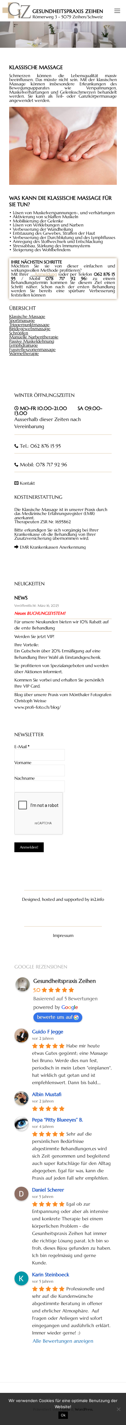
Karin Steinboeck (50, 1274)
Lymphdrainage (23, 345)
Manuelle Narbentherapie (33, 337)
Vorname (22, 763)
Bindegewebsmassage (29, 328)
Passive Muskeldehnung (31, 341)
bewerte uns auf (54, 1017)
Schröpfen (18, 333)
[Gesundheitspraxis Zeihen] (52, 10)
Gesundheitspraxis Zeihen (64, 980)
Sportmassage (22, 320)
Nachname (24, 778)
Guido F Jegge (47, 1031)
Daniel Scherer (48, 1190)
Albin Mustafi (46, 1094)
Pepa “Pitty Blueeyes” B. (57, 1120)
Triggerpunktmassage (29, 324)
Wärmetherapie (24, 353)
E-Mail (21, 747)
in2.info (97, 899)
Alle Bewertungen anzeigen (63, 1341)
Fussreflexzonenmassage (32, 349)
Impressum (63, 935)
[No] (118, 1409)
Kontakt (27, 483)
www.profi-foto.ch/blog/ (37, 707)
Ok (63, 1415)
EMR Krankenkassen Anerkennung (53, 547)
